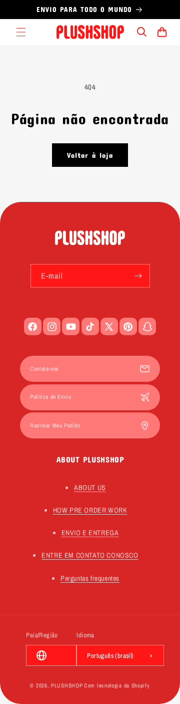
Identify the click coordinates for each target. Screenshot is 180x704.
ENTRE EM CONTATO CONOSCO (90, 555)
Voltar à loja (90, 154)
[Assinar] (139, 276)
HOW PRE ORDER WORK (90, 510)
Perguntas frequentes (90, 578)
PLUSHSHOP (66, 685)
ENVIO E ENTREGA (90, 532)
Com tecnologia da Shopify (117, 685)
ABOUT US (90, 487)
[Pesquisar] (142, 32)
